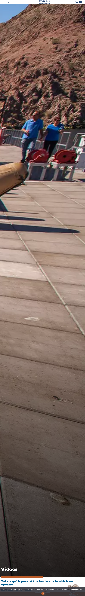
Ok (43, 593)
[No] (83, 591)
